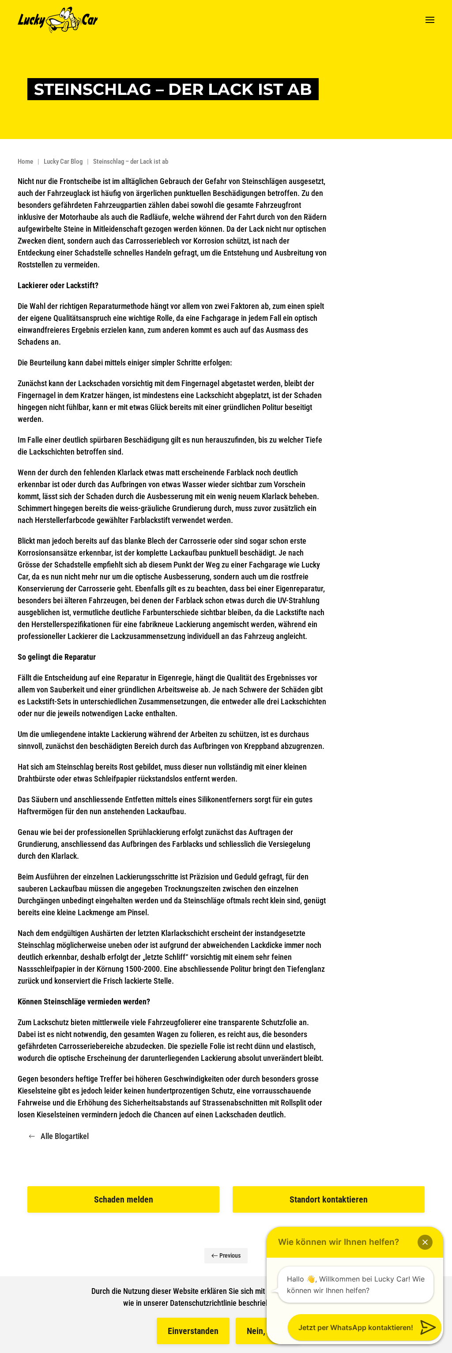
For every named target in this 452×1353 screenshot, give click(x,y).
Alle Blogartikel (65, 1136)
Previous (230, 1255)
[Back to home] (58, 20)
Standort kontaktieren (329, 1199)
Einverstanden (193, 1331)
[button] (430, 20)
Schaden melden (123, 1199)
